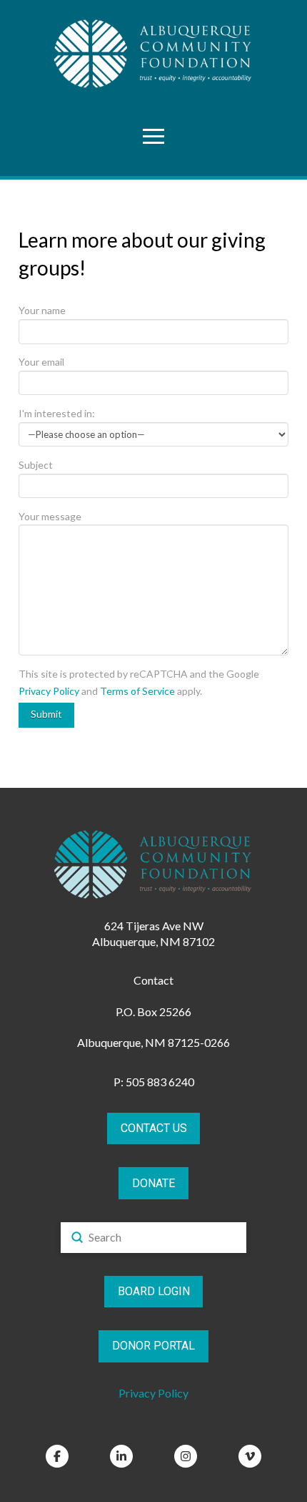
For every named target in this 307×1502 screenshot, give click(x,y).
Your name (42, 310)
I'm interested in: (57, 413)
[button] (153, 136)
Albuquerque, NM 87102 (153, 941)
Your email (41, 362)
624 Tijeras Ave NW (153, 925)
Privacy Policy (49, 691)
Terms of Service (137, 691)
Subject (36, 465)
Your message (50, 516)
